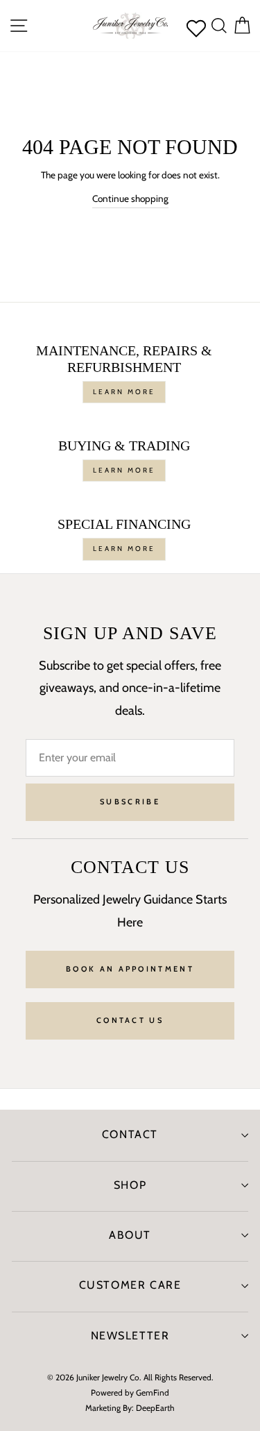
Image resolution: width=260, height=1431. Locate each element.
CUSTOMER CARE (130, 1285)
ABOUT (130, 1235)
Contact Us (130, 1020)
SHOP (130, 1185)
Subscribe (130, 801)
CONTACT (130, 1134)
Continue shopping (130, 198)
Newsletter (130, 1335)
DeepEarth (155, 1408)
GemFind (152, 1392)
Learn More (124, 391)
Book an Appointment (130, 969)
